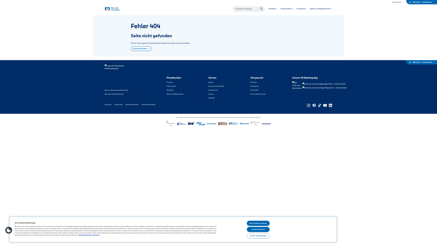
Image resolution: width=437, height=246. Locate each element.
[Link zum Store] (324, 84)
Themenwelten (171, 86)
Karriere (211, 94)
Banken (210, 82)
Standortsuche (213, 90)
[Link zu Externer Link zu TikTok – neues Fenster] (319, 105)
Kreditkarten (254, 86)
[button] (8, 230)
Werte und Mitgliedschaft (175, 94)
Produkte (170, 82)
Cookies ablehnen (258, 229)
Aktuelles (211, 98)
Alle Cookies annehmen (258, 223)
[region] (173, 229)
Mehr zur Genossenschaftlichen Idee (116, 90)
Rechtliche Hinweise (131, 104)
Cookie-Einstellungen (148, 104)
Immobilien (170, 90)
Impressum (108, 104)
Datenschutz (118, 104)
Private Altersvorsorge (257, 94)
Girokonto (253, 82)
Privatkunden (396, 2)
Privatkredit (254, 90)
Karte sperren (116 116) (216, 86)
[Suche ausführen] (261, 9)
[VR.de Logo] (117, 9)
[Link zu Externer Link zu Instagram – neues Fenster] (308, 105)
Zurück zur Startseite (140, 49)
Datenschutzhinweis (85, 235)
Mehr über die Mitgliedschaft (114, 94)
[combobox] (247, 9)
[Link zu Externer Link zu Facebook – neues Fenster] (314, 105)
